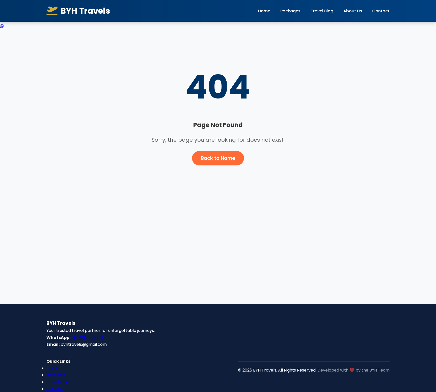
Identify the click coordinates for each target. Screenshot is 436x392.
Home (264, 11)
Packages (290, 11)
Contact (381, 11)
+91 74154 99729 (87, 337)
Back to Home (218, 158)
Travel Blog (322, 11)
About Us (352, 11)
